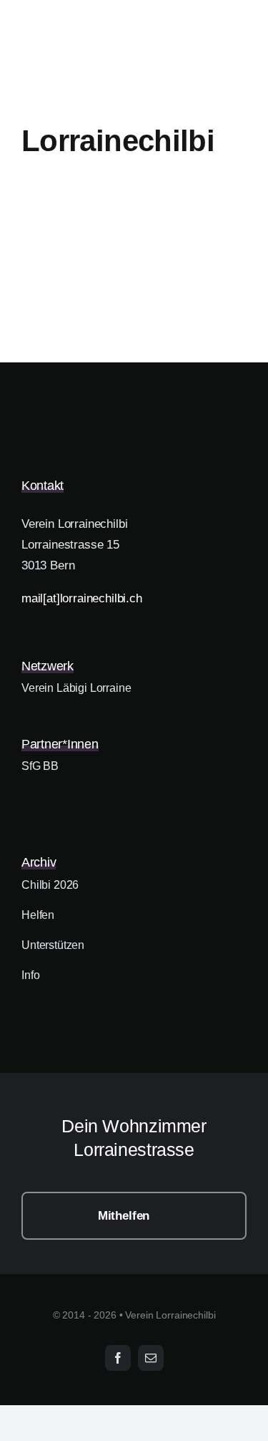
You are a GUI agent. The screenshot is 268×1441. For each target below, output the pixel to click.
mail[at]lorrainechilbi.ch (81, 598)
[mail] (151, 1358)
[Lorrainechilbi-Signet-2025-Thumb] (92, 404)
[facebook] (118, 1358)
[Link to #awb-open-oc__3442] (240, 103)
